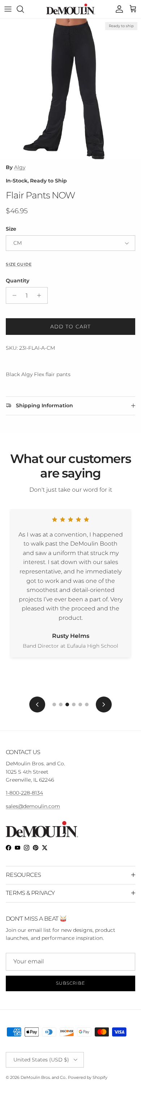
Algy (19, 167)
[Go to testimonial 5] (80, 704)
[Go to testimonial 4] (74, 704)
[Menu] (8, 9)
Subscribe (70, 983)
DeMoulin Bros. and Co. (43, 1077)
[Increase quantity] (41, 295)
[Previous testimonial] (37, 704)
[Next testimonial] (104, 704)
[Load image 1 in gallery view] (70, 89)
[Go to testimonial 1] (54, 704)
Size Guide (18, 264)
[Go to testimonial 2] (61, 704)
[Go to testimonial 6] (87, 704)
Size (11, 229)
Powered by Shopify (87, 1077)
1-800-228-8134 (24, 793)
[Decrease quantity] (12, 295)
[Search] (24, 9)
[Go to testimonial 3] (67, 704)
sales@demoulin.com (33, 806)
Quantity (17, 280)
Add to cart (70, 326)
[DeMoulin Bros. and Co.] (70, 9)
